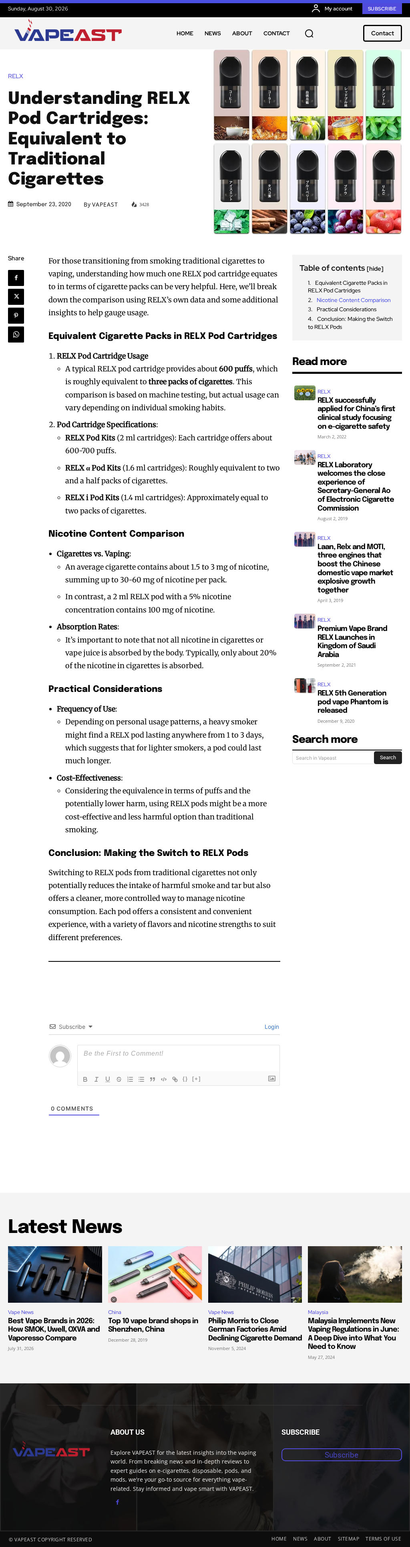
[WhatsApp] (16, 334)
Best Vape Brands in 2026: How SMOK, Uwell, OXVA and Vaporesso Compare (54, 1330)
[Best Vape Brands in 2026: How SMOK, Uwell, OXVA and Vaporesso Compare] (55, 1274)
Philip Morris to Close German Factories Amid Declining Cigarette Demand (255, 1330)
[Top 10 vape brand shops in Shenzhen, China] (155, 1274)
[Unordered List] (141, 1079)
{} (185, 1079)
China (114, 1312)
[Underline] (107, 1079)
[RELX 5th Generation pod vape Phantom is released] (305, 685)
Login (271, 1026)
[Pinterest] (16, 316)
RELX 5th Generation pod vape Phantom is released (353, 702)
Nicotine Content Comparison (354, 300)
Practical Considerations (346, 309)
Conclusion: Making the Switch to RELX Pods (350, 322)
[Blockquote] (152, 1079)
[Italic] (96, 1079)
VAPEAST (105, 204)
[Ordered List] (130, 1079)
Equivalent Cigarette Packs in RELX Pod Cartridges (348, 286)
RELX (15, 76)
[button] (309, 33)
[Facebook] (16, 278)
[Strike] (119, 1079)
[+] (196, 1079)
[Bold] (85, 1079)
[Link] (175, 1079)
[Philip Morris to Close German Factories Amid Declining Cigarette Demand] (255, 1274)
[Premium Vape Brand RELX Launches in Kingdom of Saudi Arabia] (305, 621)
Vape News (21, 1312)
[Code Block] (163, 1079)
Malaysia (318, 1312)
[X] (16, 297)
